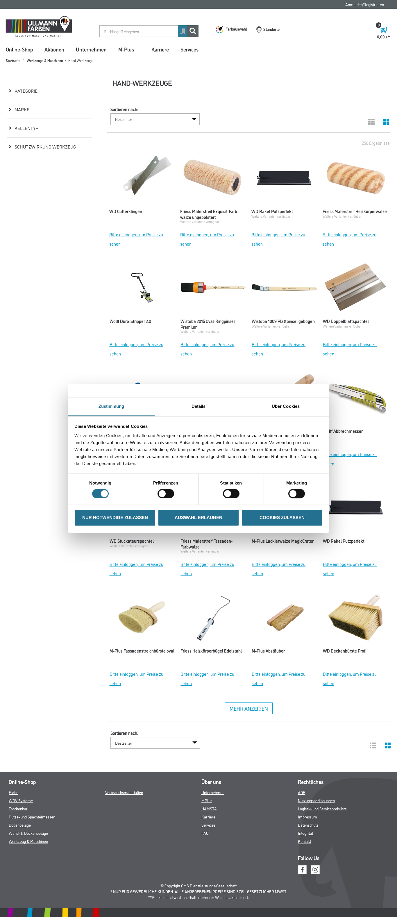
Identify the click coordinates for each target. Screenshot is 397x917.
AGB (301, 792)
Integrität (305, 833)
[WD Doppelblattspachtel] (355, 289)
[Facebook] (302, 869)
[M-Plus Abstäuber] (284, 619)
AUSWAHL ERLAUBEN (198, 517)
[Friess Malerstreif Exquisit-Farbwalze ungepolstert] (213, 179)
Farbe (13, 792)
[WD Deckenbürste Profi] (355, 619)
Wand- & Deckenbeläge (28, 833)
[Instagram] (315, 869)
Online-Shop (19, 49)
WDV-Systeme (21, 800)
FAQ (205, 833)
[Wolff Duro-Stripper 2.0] (142, 289)
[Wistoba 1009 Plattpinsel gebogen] (284, 289)
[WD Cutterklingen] (142, 179)
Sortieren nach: (124, 109)
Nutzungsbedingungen (316, 800)
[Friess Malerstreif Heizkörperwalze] (355, 179)
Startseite (13, 60)
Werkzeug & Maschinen (28, 841)
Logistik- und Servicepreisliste (322, 808)
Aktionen (54, 49)
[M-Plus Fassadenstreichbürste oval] (142, 619)
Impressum (307, 816)
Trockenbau (18, 808)
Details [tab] (199, 406)
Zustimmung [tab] (111, 406)
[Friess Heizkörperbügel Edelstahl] (213, 619)
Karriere (160, 49)
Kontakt (304, 841)
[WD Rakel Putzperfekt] (284, 179)
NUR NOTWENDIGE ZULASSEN (115, 517)
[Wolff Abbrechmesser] (355, 399)
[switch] (167, 493)
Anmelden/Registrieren (364, 4)
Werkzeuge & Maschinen (45, 60)
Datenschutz (308, 824)
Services (189, 49)
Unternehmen (91, 49)
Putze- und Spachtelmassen (32, 816)
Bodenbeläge (20, 824)
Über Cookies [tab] (286, 406)
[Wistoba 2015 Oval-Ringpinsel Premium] (213, 289)
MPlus (206, 800)
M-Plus (126, 49)
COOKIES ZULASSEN (282, 517)
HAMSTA (209, 808)
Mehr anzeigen (249, 708)
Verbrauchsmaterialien (124, 792)
